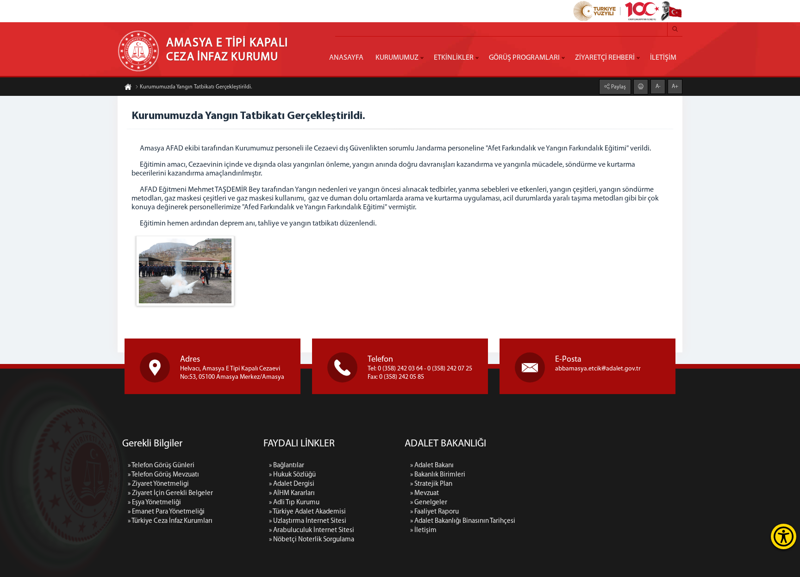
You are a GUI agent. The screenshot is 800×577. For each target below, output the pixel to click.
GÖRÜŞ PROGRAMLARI (524, 58)
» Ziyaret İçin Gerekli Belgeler (170, 493)
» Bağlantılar (286, 465)
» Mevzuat (424, 493)
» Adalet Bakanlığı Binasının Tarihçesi (462, 521)
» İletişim (423, 530)
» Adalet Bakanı (432, 465)
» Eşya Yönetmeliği (154, 502)
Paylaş (618, 87)
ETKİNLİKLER (454, 58)
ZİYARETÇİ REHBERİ (605, 58)
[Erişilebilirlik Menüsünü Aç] (783, 536)
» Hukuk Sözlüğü (292, 474)
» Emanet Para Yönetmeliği (166, 511)
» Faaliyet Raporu (434, 511)
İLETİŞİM (663, 58)
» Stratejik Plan (431, 484)
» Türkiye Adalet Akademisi (307, 511)
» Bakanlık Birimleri (437, 474)
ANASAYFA (346, 58)
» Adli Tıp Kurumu (294, 502)
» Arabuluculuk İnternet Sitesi (311, 530)
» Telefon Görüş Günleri (161, 465)
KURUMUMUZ (397, 58)
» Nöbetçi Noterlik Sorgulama (311, 539)
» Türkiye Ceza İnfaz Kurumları (170, 521)
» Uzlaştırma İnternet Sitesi (307, 521)
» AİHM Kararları (292, 493)
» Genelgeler (428, 502)
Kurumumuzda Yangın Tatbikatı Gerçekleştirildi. (196, 87)
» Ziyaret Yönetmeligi (158, 484)
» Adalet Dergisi (291, 484)
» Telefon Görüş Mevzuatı (163, 474)
